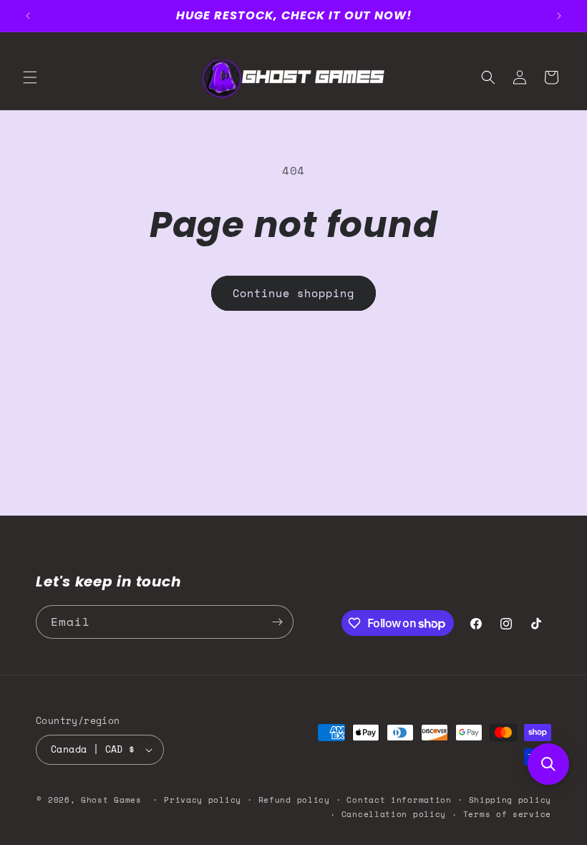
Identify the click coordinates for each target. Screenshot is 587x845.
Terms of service (507, 814)
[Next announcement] (559, 16)
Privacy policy (202, 800)
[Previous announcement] (28, 16)
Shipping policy (510, 800)
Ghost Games (111, 800)
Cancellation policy (393, 814)
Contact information (398, 800)
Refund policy (294, 800)
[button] (30, 77)
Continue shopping (293, 293)
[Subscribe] (277, 622)
